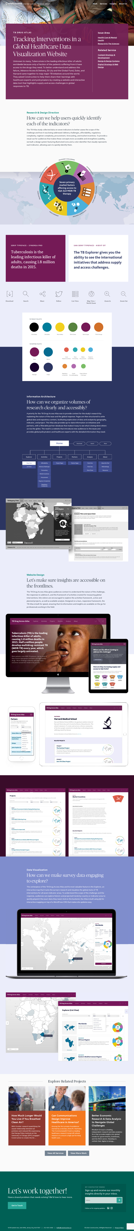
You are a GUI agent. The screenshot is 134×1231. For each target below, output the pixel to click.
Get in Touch (17, 1205)
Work (95, 3)
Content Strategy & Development (106, 56)
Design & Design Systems (109, 61)
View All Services (55, 1153)
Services (103, 3)
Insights (113, 3)
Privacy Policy (119, 1228)
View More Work (79, 1153)
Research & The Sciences (108, 43)
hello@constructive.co (64, 1228)
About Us (123, 3)
